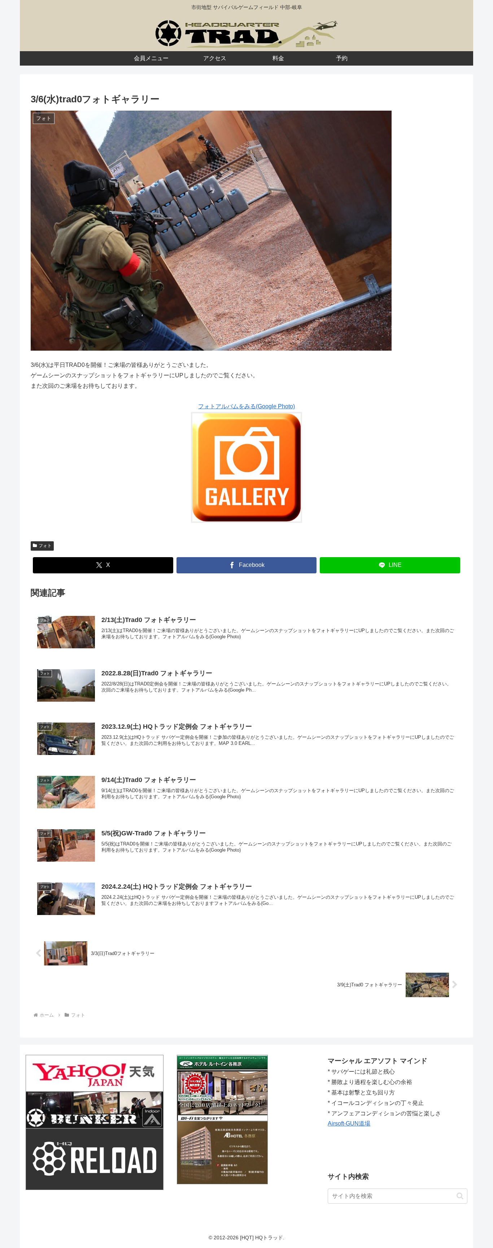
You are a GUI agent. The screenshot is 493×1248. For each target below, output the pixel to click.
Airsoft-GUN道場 (349, 1123)
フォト (45, 545)
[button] (460, 1196)
